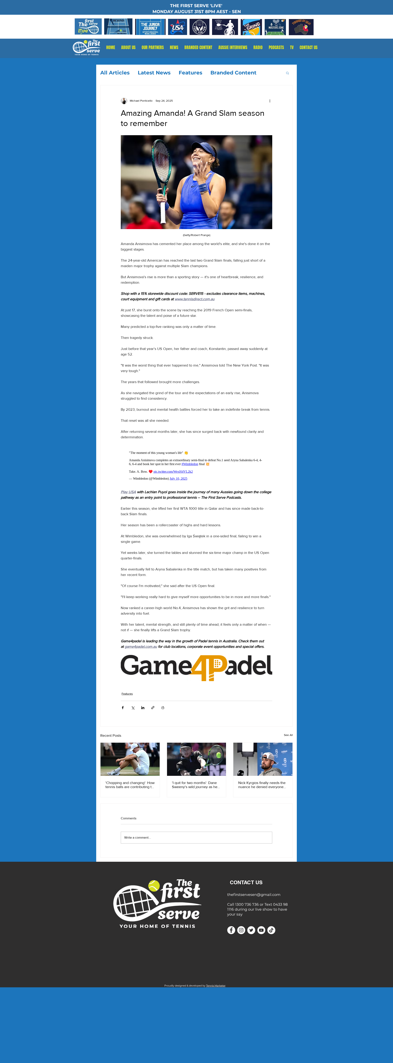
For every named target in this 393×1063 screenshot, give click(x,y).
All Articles (115, 73)
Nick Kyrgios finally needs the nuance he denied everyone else (262, 785)
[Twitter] (251, 930)
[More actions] (269, 100)
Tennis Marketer (216, 985)
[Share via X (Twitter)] (133, 708)
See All (288, 735)
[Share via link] (153, 708)
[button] (258, 47)
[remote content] (196, 464)
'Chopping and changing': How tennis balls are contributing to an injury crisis (130, 785)
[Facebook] (231, 930)
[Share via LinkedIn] (143, 708)
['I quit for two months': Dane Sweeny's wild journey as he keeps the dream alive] (196, 759)
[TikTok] (271, 930)
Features (190, 73)
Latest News (154, 73)
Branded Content (233, 73)
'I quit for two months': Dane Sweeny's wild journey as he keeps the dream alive (194, 785)
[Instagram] (241, 930)
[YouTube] (261, 930)
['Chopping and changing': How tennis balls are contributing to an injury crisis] (130, 759)
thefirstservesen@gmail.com (253, 894)
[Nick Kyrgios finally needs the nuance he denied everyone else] (262, 759)
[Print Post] (163, 708)
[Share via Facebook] (123, 708)
